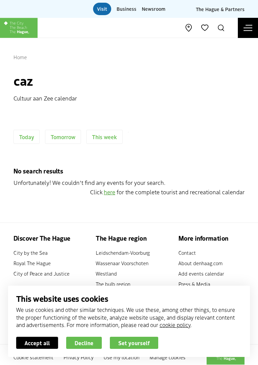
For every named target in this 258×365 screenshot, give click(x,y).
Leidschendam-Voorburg (123, 252)
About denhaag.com (200, 263)
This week (104, 136)
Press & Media (194, 283)
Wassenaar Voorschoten (122, 263)
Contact (187, 252)
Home (20, 56)
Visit (102, 8)
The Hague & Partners (220, 8)
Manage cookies (167, 357)
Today (26, 136)
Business (126, 8)
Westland (106, 273)
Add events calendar (201, 273)
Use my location (121, 357)
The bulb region (113, 283)
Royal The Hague (32, 263)
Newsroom (153, 8)
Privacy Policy (78, 357)
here (109, 192)
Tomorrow (63, 136)
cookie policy (175, 324)
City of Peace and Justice (41, 273)
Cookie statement (33, 357)
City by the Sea (30, 252)
